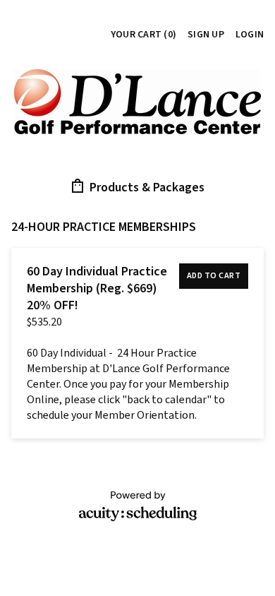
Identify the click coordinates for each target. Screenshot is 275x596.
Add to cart (214, 276)
